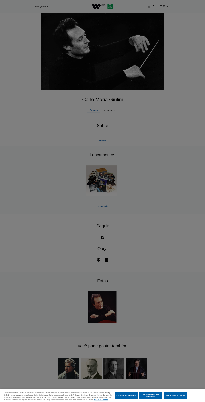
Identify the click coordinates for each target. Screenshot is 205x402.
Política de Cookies (101, 399)
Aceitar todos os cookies (175, 395)
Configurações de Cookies (126, 395)
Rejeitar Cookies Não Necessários (151, 395)
